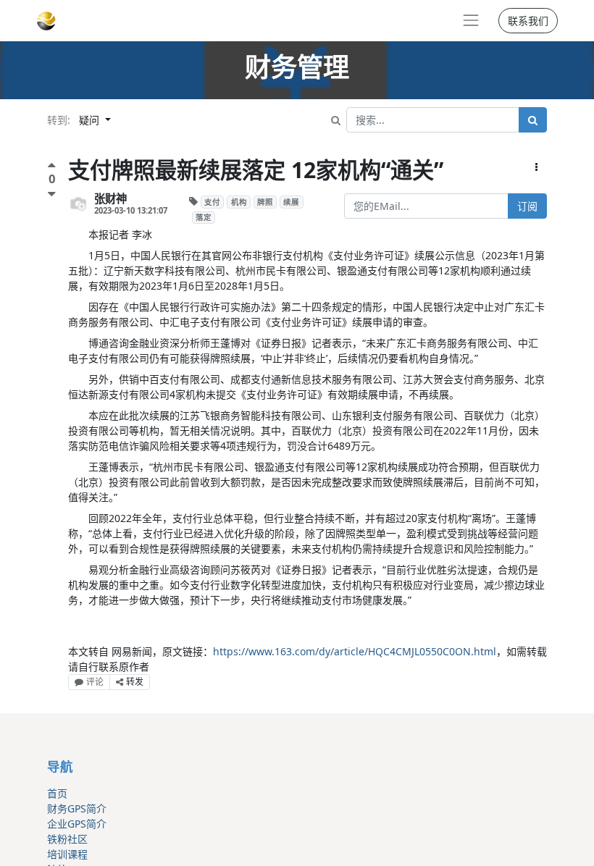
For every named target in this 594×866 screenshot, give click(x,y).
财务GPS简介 (76, 808)
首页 (57, 793)
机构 (239, 202)
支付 (212, 202)
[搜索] (533, 120)
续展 (291, 202)
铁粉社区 (67, 839)
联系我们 (528, 21)
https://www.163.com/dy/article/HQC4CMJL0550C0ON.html (354, 651)
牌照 (265, 202)
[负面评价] (52, 193)
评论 (95, 682)
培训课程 (67, 854)
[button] (536, 167)
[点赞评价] (52, 167)
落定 (204, 217)
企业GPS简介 (76, 824)
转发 (134, 682)
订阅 (527, 206)
